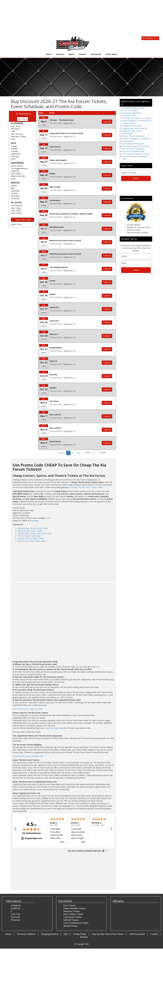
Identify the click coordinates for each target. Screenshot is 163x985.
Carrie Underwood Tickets (75, 923)
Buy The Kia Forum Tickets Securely (27, 709)
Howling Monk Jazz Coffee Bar (134, 128)
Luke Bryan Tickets (72, 917)
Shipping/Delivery (49, 934)
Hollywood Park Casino (131, 126)
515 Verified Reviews (31, 833)
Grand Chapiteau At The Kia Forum (136, 120)
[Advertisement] (76, 18)
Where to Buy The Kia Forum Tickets (33, 528)
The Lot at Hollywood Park (133, 151)
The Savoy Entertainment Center (135, 154)
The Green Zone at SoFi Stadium (135, 146)
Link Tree (15, 914)
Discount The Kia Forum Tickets (31, 538)
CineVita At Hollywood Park (133, 108)
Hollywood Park (128, 123)
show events (96, 452)
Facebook (15, 908)
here (98, 667)
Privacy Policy (79, 934)
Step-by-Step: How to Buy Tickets (108, 934)
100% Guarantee (137, 934)
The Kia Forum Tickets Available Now (28, 756)
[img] (31, 829)
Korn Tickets (69, 905)
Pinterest (15, 920)
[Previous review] (15, 829)
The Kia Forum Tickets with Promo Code (34, 533)
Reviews (84, 937)
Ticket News (111, 54)
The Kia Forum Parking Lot (133, 149)
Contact (154, 934)
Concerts (60, 54)
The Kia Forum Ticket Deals (29, 536)
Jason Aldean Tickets (73, 914)
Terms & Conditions (26, 934)
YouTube (15, 917)
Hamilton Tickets (71, 911)
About (8, 934)
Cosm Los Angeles (130, 110)
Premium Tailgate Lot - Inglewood (136, 138)
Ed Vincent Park (128, 115)
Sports (71, 54)
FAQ (66, 934)
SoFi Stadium (127, 141)
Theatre (82, 54)
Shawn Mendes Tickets (74, 908)
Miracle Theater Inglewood (133, 136)
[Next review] (111, 829)
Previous (61, 453)
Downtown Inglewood (131, 113)
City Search (96, 54)
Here (48, 518)
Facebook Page (51, 728)
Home (49, 54)
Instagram (16, 905)
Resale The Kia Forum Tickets (30, 531)
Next (78, 453)
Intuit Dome (127, 133)
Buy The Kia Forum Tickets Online (32, 541)
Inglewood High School (131, 131)
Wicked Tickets (70, 925)
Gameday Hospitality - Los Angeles (136, 118)
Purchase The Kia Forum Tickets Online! (86, 487)
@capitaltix (34, 520)
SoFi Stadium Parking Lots (133, 143)
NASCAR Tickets (71, 920)
